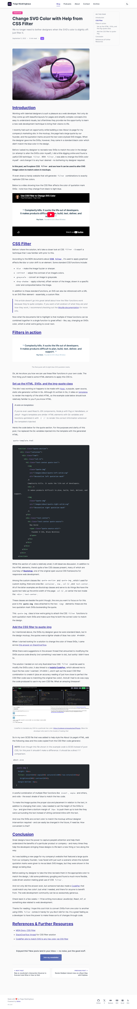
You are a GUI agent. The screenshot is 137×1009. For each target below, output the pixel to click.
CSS (56, 259)
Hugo (62, 389)
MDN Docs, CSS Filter (26, 930)
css (42, 38)
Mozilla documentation (68, 307)
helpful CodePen (57, 667)
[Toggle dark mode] (127, 4)
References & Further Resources (42, 923)
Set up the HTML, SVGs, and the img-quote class (42, 383)
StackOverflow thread (26, 935)
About (77, 4)
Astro (18, 1001)
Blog (58, 4)
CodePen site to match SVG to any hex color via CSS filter (42, 939)
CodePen (76, 886)
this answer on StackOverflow (32, 645)
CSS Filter (21, 243)
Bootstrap (28, 571)
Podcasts (67, 4)
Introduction (24, 107)
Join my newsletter (51, 957)
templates (83, 392)
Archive (96, 4)
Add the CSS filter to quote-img (31, 627)
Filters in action (26, 332)
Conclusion (23, 834)
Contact (86, 4)
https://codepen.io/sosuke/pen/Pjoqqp (66, 728)
